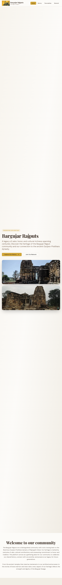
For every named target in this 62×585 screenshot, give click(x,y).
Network (56, 3)
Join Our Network (31, 254)
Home (33, 3)
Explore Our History (10, 254)
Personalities (48, 3)
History (40, 3)
